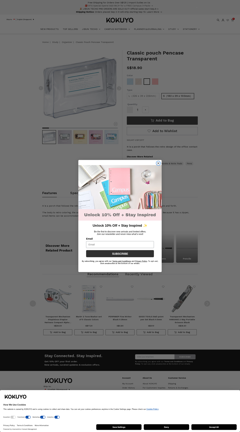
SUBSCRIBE (120, 253)
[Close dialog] (158, 163)
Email (89, 238)
